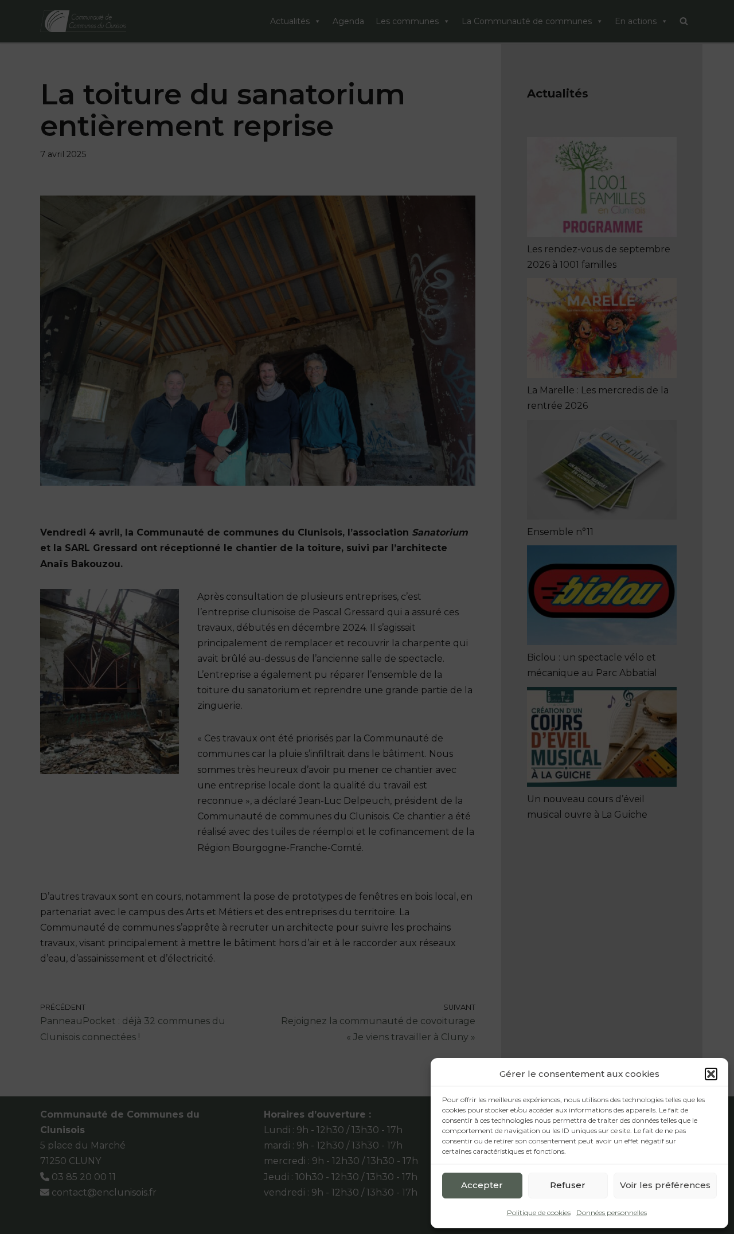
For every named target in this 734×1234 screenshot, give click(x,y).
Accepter (482, 1185)
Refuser (567, 1185)
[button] (711, 1074)
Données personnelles (611, 1212)
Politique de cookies (539, 1212)
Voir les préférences (665, 1185)
